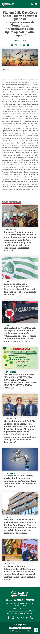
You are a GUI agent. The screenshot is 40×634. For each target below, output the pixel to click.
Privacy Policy (15, 628)
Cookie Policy (26, 628)
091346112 (23, 608)
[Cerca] (32, 4)
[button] (36, 4)
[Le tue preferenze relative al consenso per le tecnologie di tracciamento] (36, 630)
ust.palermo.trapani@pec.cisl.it (22, 613)
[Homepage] (9, 4)
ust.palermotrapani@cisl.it (25, 611)
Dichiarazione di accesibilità (20, 631)
